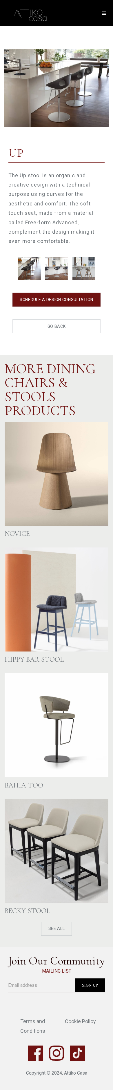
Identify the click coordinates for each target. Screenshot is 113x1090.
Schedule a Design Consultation (56, 299)
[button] (104, 13)
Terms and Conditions (32, 1026)
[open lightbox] (56, 76)
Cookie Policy (80, 1021)
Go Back (57, 326)
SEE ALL (56, 928)
